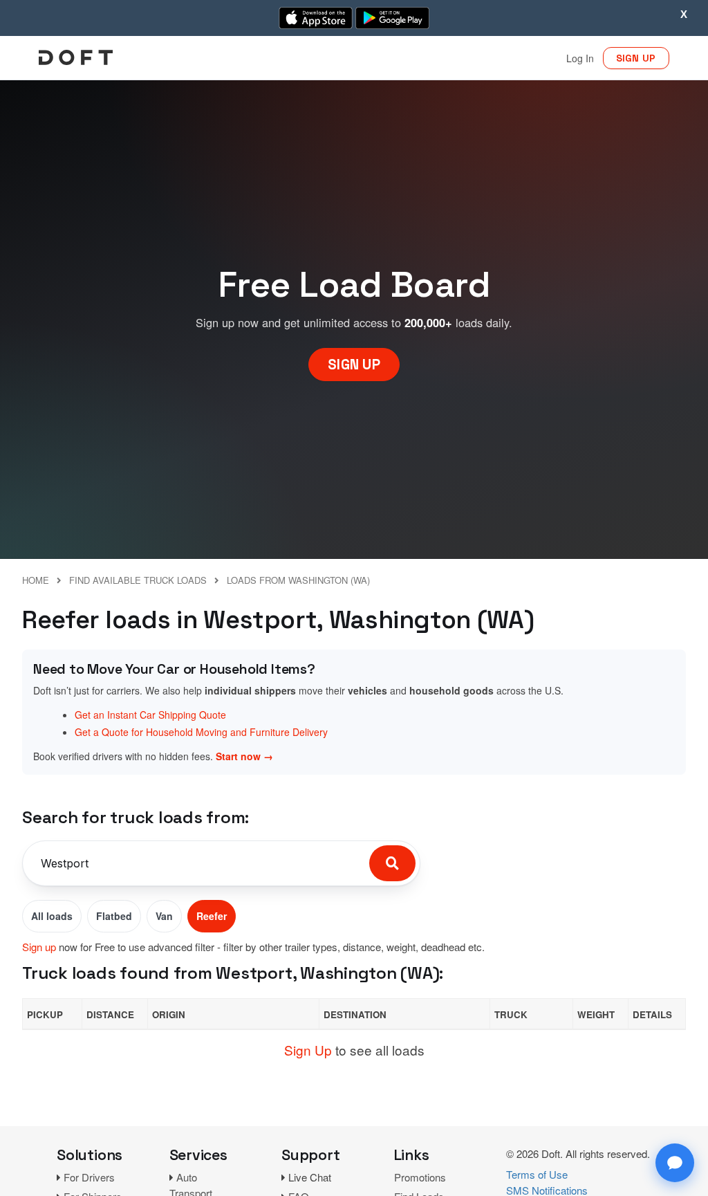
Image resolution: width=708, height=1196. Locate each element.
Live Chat (309, 1177)
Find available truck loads (138, 580)
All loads (52, 916)
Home (35, 580)
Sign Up (308, 1049)
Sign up (39, 946)
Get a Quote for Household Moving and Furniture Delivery (201, 732)
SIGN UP (636, 58)
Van (164, 916)
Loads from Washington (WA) (298, 580)
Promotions (420, 1177)
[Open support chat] (674, 1162)
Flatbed (114, 916)
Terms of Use (537, 1174)
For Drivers (89, 1177)
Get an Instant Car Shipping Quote (150, 714)
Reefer (211, 916)
